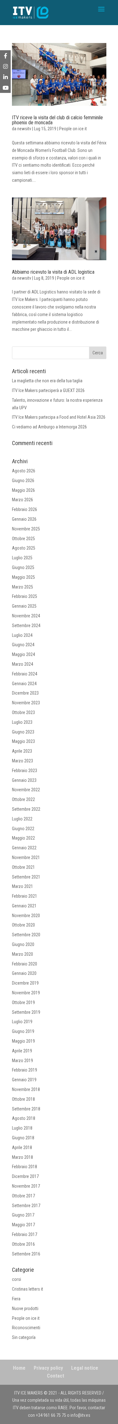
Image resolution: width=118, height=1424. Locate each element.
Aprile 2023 (22, 751)
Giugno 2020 (23, 944)
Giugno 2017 (23, 1214)
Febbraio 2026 (24, 509)
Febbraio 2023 (24, 770)
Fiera (16, 1298)
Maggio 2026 (23, 490)
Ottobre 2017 (23, 1195)
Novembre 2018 (26, 1089)
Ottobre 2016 (23, 1244)
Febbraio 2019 (24, 1069)
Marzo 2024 (22, 664)
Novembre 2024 (26, 615)
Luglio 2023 (22, 722)
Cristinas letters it (27, 1289)
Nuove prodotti (25, 1308)
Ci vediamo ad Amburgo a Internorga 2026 (49, 426)
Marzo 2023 (22, 760)
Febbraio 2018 (24, 1166)
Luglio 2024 (22, 635)
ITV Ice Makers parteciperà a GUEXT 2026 (48, 390)
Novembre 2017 (26, 1186)
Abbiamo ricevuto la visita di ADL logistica (53, 272)
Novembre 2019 (26, 992)
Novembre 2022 (26, 789)
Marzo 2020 (22, 954)
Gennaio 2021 (24, 905)
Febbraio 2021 (24, 896)
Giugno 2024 (23, 644)
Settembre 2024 (26, 625)
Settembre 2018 (26, 1108)
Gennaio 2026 (24, 519)
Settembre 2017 (26, 1205)
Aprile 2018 (22, 1147)
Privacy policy (48, 1368)
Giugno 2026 (23, 480)
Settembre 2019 (26, 1012)
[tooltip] (5, 55)
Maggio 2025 (23, 577)
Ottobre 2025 (23, 538)
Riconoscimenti (26, 1327)
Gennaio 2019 (24, 1079)
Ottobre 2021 (23, 867)
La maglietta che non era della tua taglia (47, 380)
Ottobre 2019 (23, 1002)
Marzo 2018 (22, 1157)
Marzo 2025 (22, 586)
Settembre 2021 (26, 876)
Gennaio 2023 (24, 780)
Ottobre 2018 (23, 1099)
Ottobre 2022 (23, 799)
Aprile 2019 (22, 1050)
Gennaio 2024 (24, 683)
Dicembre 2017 (25, 1176)
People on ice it (73, 128)
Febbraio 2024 (24, 673)
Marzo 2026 (22, 499)
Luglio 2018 (22, 1128)
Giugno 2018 (23, 1137)
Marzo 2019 (22, 1060)
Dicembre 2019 (25, 983)
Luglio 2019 (22, 1021)
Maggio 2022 (23, 838)
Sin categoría (24, 1337)
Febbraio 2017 (24, 1234)
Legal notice (84, 1368)
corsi (16, 1279)
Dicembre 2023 (25, 693)
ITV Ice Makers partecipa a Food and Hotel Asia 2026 (58, 417)
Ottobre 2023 (23, 712)
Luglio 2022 (22, 818)
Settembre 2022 (26, 809)
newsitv (24, 128)
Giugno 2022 (23, 828)
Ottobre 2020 (23, 924)
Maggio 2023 (23, 741)
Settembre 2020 (26, 934)
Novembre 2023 (26, 702)
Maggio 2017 (23, 1224)
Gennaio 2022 (24, 847)
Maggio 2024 (23, 654)
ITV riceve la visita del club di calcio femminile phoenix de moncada (57, 120)
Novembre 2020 (26, 915)
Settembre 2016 (26, 1253)
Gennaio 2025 (24, 606)
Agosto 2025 (23, 548)
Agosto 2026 (23, 470)
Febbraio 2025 (24, 596)
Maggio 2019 (23, 1041)
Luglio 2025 (22, 557)
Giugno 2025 (23, 567)
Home (19, 1368)
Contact (55, 1376)
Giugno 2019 (23, 1031)
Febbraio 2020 (24, 963)
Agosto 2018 (23, 1118)
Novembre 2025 (26, 528)
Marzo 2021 (22, 886)
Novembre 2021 (26, 857)
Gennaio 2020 (24, 973)
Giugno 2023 (23, 731)
